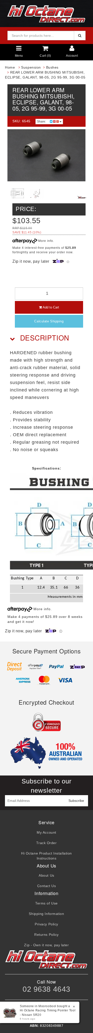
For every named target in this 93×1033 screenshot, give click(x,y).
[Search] (80, 35)
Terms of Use (46, 903)
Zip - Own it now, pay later (46, 945)
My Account (46, 832)
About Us (46, 875)
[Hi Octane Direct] (46, 13)
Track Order (46, 843)
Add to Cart (50, 307)
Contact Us (46, 886)
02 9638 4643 (46, 989)
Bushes (52, 67)
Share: (42, 121)
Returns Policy (46, 935)
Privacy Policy (46, 924)
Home (10, 67)
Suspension (31, 67)
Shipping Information (46, 914)
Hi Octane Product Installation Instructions (46, 855)
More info (45, 241)
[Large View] (17, 193)
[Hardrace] (82, 197)
